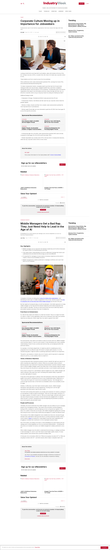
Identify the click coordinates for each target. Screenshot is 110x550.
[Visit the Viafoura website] (62, 202)
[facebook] (38, 36)
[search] (23, 3)
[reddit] (45, 36)
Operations (54, 11)
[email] (47, 36)
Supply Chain (68, 11)
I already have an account (43, 212)
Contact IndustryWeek (55, 154)
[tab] (24, 197)
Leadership (60, 11)
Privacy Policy (37, 547)
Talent (40, 11)
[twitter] (43, 36)
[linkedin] (41, 36)
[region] (43, 200)
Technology (47, 11)
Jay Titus (23, 237)
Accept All (104, 547)
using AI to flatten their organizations (49, 298)
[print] (65, 36)
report (30, 425)
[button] (21, 3)
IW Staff (22, 32)
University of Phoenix (30, 465)
